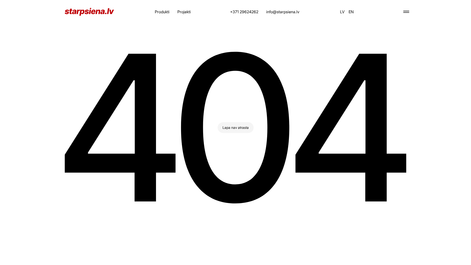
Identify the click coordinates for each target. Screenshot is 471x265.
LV (342, 11)
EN (351, 11)
